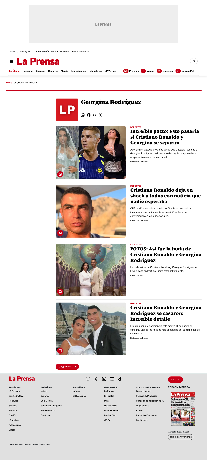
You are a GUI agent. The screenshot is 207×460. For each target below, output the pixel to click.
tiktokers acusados (80, 51)
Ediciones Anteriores (181, 437)
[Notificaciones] (194, 61)
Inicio (9, 83)
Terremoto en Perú (60, 51)
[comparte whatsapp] (83, 115)
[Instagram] (103, 378)
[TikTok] (119, 378)
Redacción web (136, 275)
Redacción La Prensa (139, 162)
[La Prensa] (23, 378)
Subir (173, 379)
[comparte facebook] (88, 115)
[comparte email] (94, 115)
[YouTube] (111, 378)
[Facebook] (87, 378)
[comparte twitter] (100, 115)
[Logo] (31, 61)
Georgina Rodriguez (25, 83)
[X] (95, 379)
